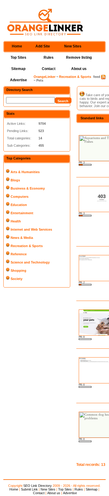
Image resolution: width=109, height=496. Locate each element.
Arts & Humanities (25, 172)
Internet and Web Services (31, 229)
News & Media (22, 237)
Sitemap (18, 69)
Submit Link (29, 489)
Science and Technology (30, 262)
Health (16, 221)
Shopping (18, 270)
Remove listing (79, 57)
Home (17, 46)
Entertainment (22, 213)
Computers (19, 196)
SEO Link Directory (37, 485)
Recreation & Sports (75, 77)
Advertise (18, 80)
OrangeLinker (44, 77)
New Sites (72, 46)
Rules (49, 57)
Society (16, 279)
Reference (19, 254)
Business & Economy (28, 188)
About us (79, 69)
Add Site (42, 46)
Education (19, 205)
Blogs (15, 180)
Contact (48, 69)
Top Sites (18, 57)
